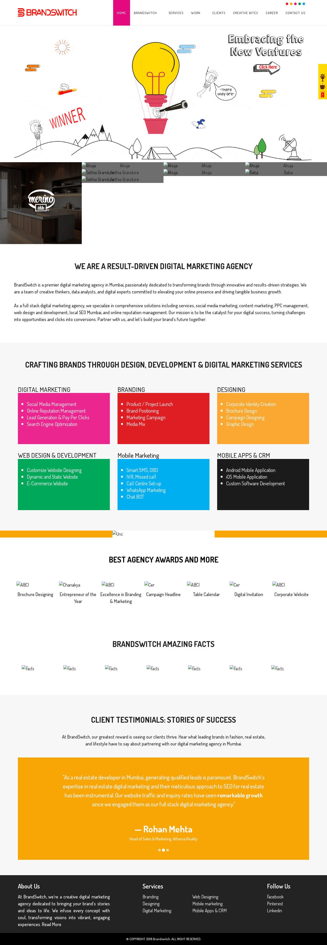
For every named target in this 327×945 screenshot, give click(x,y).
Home (121, 13)
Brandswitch (145, 13)
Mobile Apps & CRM (209, 910)
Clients (218, 13)
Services (176, 13)
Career (272, 13)
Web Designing (205, 896)
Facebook (275, 896)
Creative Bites (245, 13)
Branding (150, 896)
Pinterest (275, 903)
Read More (51, 924)
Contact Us (295, 13)
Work (196, 13)
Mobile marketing (207, 903)
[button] (25, 808)
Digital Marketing (157, 910)
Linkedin (274, 910)
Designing (151, 903)
